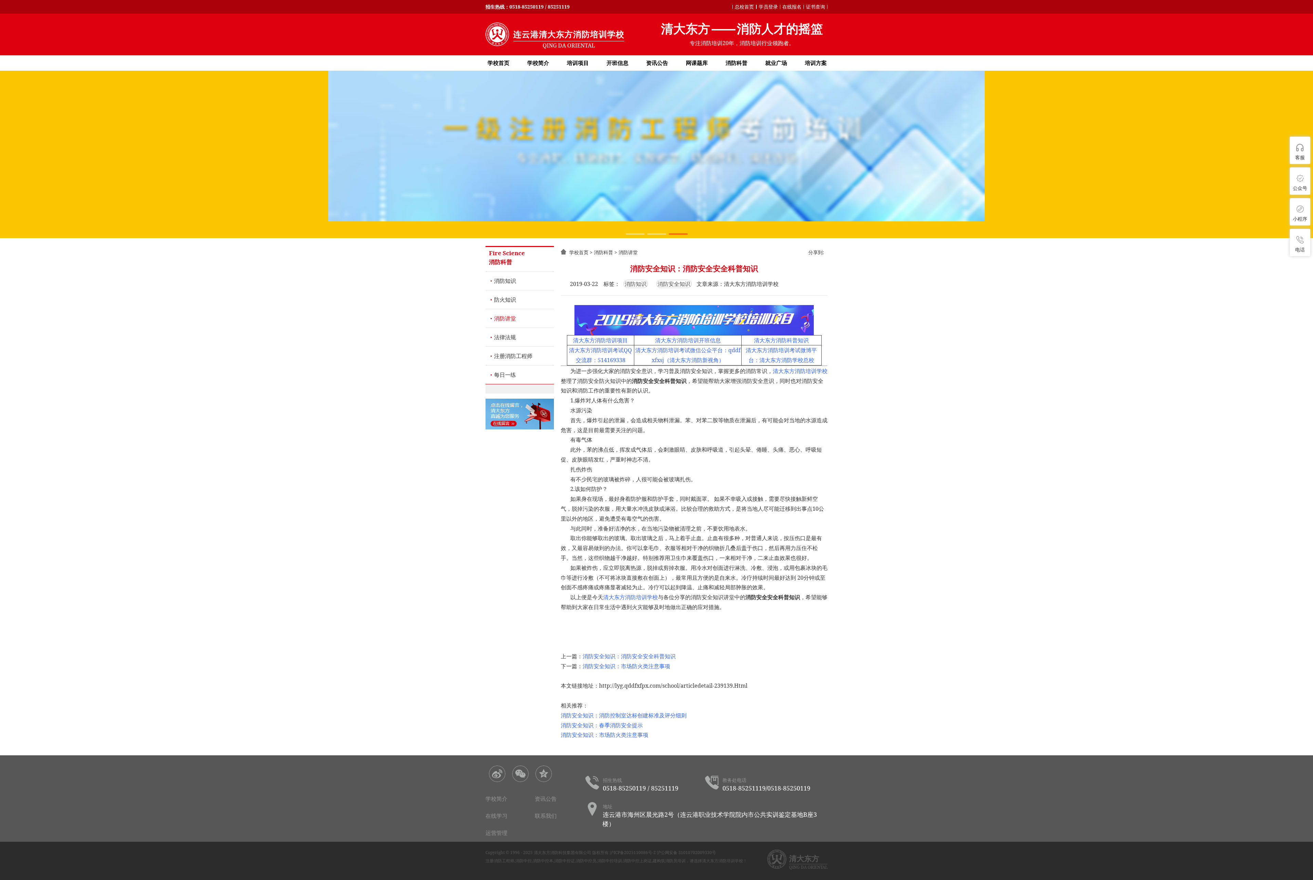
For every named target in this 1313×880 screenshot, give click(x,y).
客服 (1300, 157)
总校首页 (744, 6)
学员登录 (768, 6)
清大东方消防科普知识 (781, 340)
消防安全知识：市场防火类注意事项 (626, 666)
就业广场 (776, 63)
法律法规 (505, 337)
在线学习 (496, 816)
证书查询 (815, 6)
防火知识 (505, 299)
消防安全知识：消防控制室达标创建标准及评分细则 (624, 715)
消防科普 (736, 63)
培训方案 (816, 63)
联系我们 (546, 816)
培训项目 (578, 63)
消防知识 (505, 281)
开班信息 (617, 63)
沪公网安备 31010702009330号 (686, 852)
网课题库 (697, 63)
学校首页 (498, 63)
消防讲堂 (505, 318)
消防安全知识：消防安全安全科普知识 (629, 656)
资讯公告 (657, 63)
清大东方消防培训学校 (800, 371)
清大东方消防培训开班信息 (688, 340)
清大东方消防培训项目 (600, 340)
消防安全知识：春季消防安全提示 (602, 725)
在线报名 (791, 6)
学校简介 (538, 63)
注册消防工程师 (513, 356)
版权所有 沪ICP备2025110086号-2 (624, 852)
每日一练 (505, 375)
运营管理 (496, 833)
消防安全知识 (674, 284)
